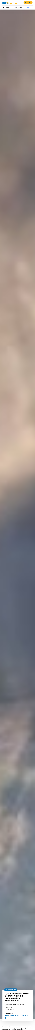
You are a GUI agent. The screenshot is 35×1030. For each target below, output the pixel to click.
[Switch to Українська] (28, 7)
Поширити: (9, 1013)
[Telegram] (6, 1015)
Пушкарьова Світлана (15, 1004)
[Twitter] (15, 1015)
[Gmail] (13, 1015)
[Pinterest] (23, 1015)
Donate (28, 3)
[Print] (6, 1018)
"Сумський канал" (11, 989)
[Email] (11, 1015)
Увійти (20, 7)
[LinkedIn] (25, 1015)
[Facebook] (8, 1015)
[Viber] (18, 1015)
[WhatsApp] (20, 1015)
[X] (28, 1015)
